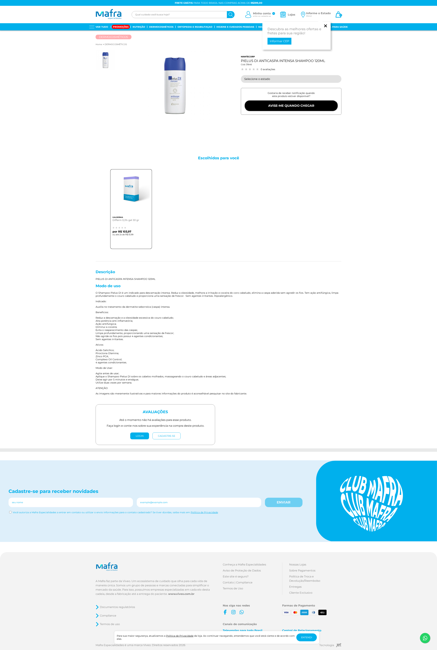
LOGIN (140, 435)
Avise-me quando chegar (291, 106)
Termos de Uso (233, 588)
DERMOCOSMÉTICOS (161, 26)
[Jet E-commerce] (330, 645)
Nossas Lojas (297, 564)
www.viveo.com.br (181, 594)
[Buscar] (231, 14)
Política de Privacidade (204, 512)
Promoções (121, 26)
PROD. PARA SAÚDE (336, 26)
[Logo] (108, 14)
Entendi (306, 637)
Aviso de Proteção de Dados (242, 570)
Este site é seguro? (236, 576)
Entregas (295, 586)
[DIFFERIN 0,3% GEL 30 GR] (131, 193)
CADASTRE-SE (166, 435)
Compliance (108, 615)
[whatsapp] (241, 612)
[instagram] (233, 612)
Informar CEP (279, 41)
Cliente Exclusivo (300, 592)
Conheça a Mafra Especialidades (244, 564)
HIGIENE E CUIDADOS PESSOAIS (235, 26)
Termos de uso (110, 624)
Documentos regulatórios (117, 607)
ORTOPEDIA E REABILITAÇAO (195, 26)
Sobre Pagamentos (302, 570)
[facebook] (225, 612)
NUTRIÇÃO (139, 26)
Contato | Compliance (237, 582)
